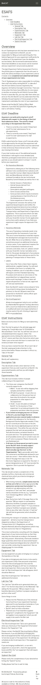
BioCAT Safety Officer (21, 104)
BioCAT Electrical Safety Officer (27, 631)
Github (12, 684)
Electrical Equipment (13, 299)
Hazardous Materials (13, 228)
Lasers (8, 261)
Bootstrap (19, 674)
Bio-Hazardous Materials (14, 165)
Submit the (20, 41)
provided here (17, 313)
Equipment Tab (20, 35)
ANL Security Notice (23, 684)
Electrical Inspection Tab (23, 39)
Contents (5, 16)
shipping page (6, 547)
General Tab (19, 26)
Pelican (12, 674)
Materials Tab (19, 33)
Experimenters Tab (21, 30)
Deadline (15, 22)
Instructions (16, 24)
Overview (9, 20)
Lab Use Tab (19, 37)
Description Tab (20, 28)
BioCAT (5, 3)
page (27, 327)
